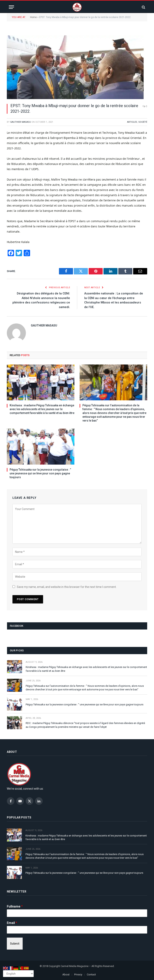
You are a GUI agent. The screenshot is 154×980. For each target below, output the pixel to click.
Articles (132, 122)
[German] (16, 968)
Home (33, 17)
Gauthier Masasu (20, 122)
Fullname (15, 906)
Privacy (78, 974)
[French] (10, 968)
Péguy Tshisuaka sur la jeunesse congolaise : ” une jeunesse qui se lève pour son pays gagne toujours (40, 473)
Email (12, 923)
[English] (5, 968)
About (66, 974)
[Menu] (11, 7)
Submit (14, 943)
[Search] (143, 7)
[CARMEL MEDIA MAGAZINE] (77, 7)
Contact (91, 974)
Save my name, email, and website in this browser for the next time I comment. (67, 586)
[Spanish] (26, 968)
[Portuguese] (21, 968)
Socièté (142, 122)
